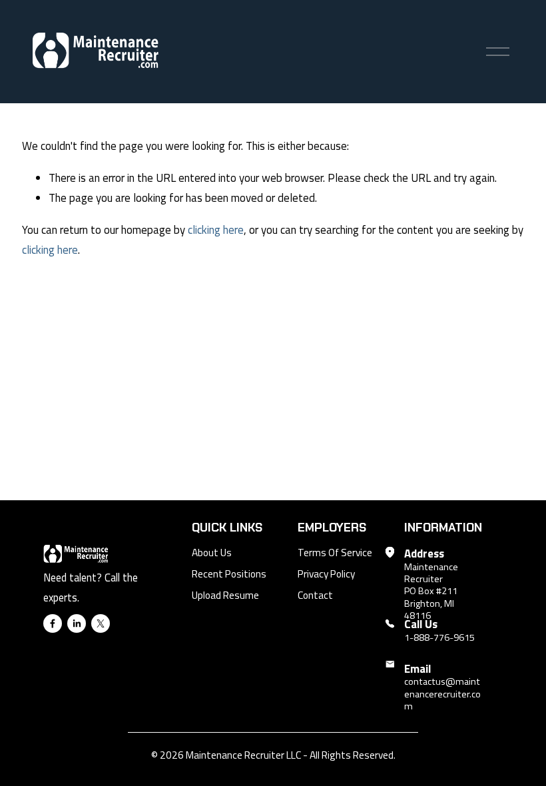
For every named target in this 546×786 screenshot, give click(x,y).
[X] (100, 623)
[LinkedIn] (76, 623)
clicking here (216, 229)
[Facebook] (52, 623)
